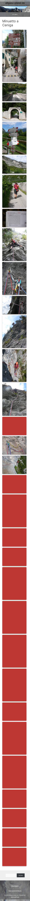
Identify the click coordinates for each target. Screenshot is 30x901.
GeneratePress (15, 897)
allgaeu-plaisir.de (15, 3)
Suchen (21, 875)
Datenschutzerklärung (15, 891)
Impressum (15, 886)
